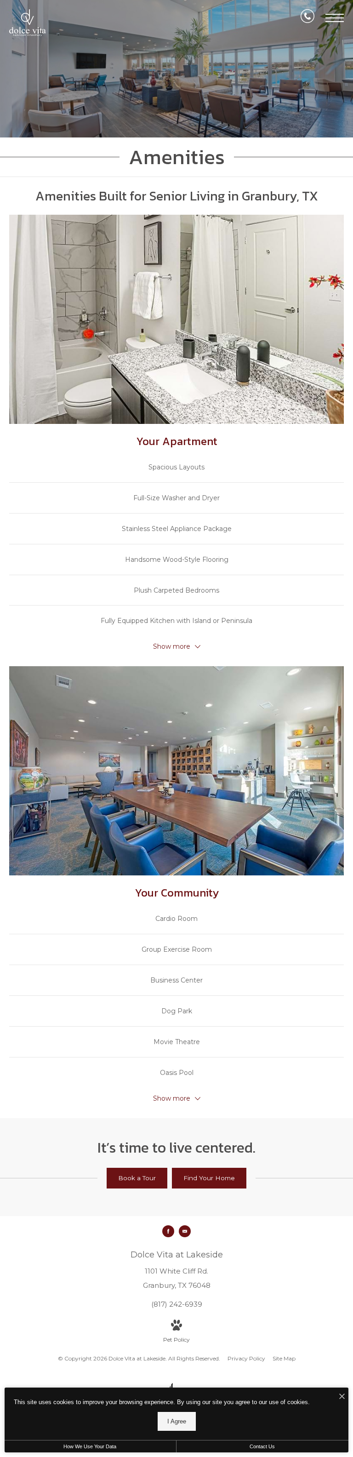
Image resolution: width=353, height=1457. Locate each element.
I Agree (176, 1421)
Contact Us (262, 1446)
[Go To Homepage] (27, 22)
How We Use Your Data (89, 1446)
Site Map (284, 1358)
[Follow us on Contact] (185, 1231)
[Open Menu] (334, 18)
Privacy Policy (246, 1358)
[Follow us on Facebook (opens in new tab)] (168, 1231)
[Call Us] (307, 18)
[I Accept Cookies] (342, 1397)
